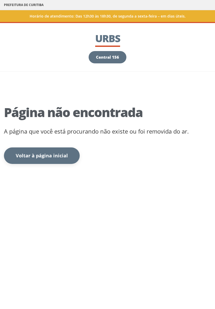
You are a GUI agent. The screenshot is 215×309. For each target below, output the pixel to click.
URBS (107, 38)
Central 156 (107, 57)
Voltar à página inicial (42, 155)
